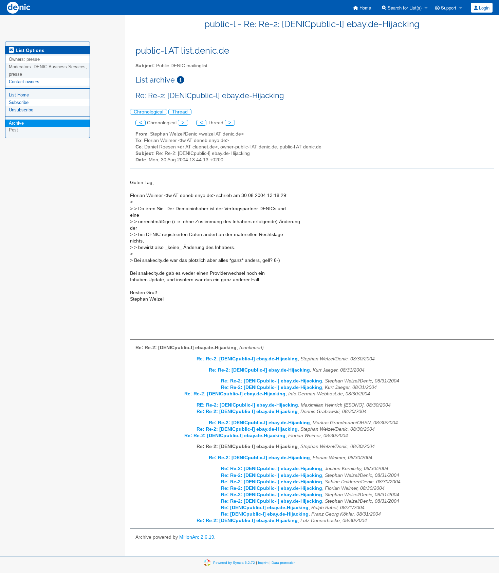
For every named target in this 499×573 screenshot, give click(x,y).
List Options (29, 50)
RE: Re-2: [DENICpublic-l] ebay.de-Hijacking (247, 405)
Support (448, 7)
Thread (180, 111)
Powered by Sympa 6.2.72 (234, 563)
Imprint (263, 563)
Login (483, 7)
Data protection (284, 563)
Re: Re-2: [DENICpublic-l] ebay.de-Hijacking (247, 358)
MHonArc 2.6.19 (196, 537)
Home (364, 7)
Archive (16, 123)
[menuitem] (362, 7)
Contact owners (24, 81)
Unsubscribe (21, 109)
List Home (19, 94)
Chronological (148, 111)
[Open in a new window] (180, 80)
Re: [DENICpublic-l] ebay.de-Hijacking (265, 507)
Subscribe (19, 102)
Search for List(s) (404, 7)
